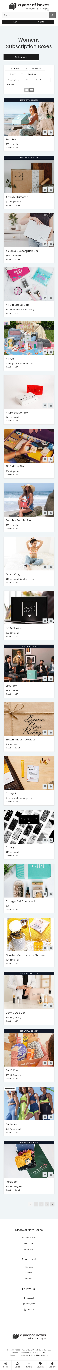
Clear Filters (10, 84)
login (15, 22)
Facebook (29, 1298)
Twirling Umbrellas (39, 1352)
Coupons (40, 1365)
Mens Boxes (29, 1243)
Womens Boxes (29, 1237)
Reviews (29, 1365)
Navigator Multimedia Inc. (38, 1355)
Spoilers (52, 1365)
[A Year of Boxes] (29, 1336)
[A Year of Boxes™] (29, 7)
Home (5, 1367)
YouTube (30, 1309)
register (41, 22)
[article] (29, 124)
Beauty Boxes (29, 1249)
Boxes (17, 1365)
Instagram (30, 1303)
